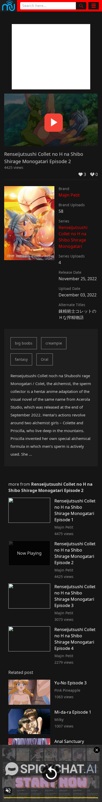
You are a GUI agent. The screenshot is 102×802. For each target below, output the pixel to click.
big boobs (23, 343)
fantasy (21, 359)
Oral (44, 359)
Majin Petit (69, 195)
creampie (54, 343)
